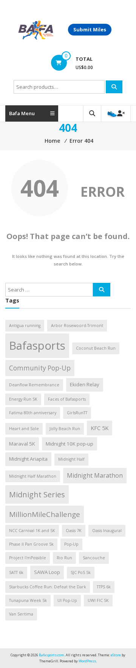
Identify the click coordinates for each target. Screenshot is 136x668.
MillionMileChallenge (44, 514)
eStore (116, 655)
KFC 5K (99, 428)
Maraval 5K (22, 443)
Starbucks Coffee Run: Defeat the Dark (47, 586)
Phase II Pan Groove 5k (31, 544)
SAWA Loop (47, 572)
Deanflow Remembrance (34, 384)
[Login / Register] (115, 113)
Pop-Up (71, 544)
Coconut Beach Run (96, 348)
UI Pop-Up (67, 600)
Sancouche (94, 557)
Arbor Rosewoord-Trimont (77, 325)
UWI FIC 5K (98, 600)
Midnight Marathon (95, 475)
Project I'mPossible (27, 557)
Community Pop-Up (40, 368)
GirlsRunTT (77, 412)
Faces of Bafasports (67, 399)
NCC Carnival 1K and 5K (32, 530)
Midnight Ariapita (28, 458)
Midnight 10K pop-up (69, 443)
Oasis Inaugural (107, 530)
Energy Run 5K (23, 399)
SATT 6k (16, 572)
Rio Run (64, 557)
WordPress (87, 661)
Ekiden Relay (84, 384)
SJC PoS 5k (81, 572)
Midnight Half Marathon (32, 476)
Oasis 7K (74, 530)
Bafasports (37, 345)
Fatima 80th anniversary (32, 412)
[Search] (114, 86)
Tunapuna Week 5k (28, 600)
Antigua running (24, 325)
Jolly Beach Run (64, 428)
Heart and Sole (24, 428)
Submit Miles (89, 29)
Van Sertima (21, 614)
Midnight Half (71, 459)
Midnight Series (37, 494)
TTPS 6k (104, 586)
